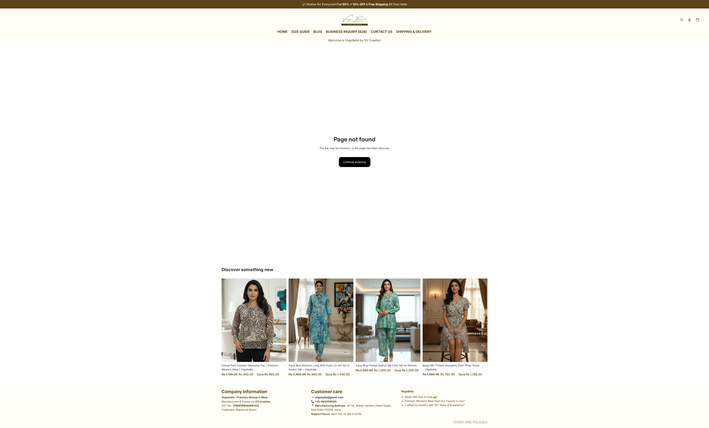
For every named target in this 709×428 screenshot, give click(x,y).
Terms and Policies (470, 422)
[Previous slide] (227, 320)
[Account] (689, 20)
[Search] (682, 20)
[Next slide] (280, 320)
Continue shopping (354, 162)
